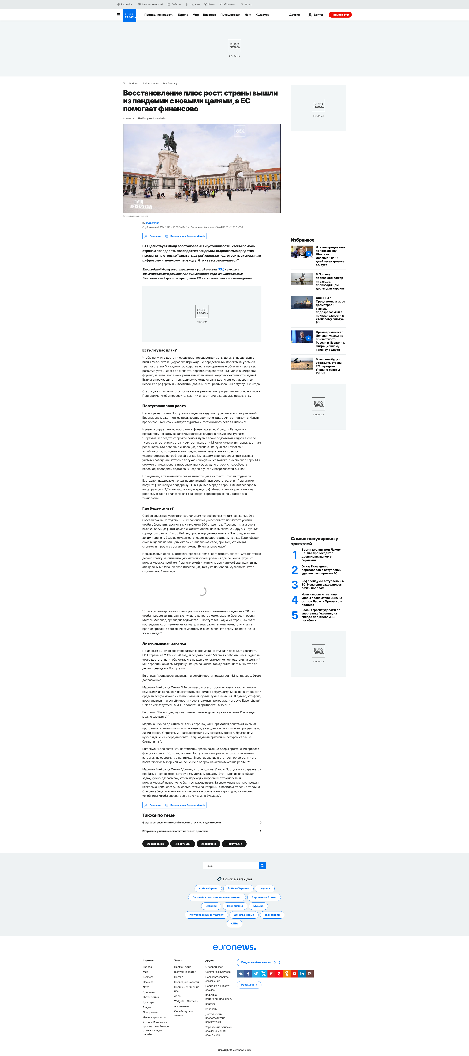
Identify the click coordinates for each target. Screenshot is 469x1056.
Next (248, 14)
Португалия (234, 843)
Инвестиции (183, 843)
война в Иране (208, 888)
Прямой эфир (340, 14)
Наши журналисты (154, 1017)
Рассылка (247, 984)
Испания (211, 905)
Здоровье (149, 992)
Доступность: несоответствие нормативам (215, 1017)
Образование (155, 843)
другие (209, 960)
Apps (177, 995)
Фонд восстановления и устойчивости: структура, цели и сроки (181, 822)
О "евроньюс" (214, 966)
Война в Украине (238, 888)
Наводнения (235, 905)
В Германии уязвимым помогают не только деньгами (175, 831)
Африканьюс (182, 1006)
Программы (150, 1012)
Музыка (258, 905)
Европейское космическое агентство (217, 897)
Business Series (151, 83)
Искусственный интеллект (206, 914)
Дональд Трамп (244, 914)
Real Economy (170, 83)
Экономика (208, 843)
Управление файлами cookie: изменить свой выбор (218, 1030)
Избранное (303, 240)
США (234, 923)
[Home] (124, 83)
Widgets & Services (185, 1001)
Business (209, 14)
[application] (202, 168)
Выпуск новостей (185, 971)
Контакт (210, 1003)
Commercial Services (217, 971)
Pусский (125, 4)
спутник (265, 888)
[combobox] (260, 4)
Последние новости (158, 14)
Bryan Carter (152, 222)
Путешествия (230, 14)
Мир (196, 14)
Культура (262, 14)
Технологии (272, 914)
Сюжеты (148, 960)
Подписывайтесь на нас (256, 962)
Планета (148, 981)
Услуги (178, 960)
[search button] (242, 4)
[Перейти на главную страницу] (129, 15)
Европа (183, 14)
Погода (178, 976)
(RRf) (220, 269)
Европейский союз (264, 897)
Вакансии (211, 1008)
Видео (147, 1007)
